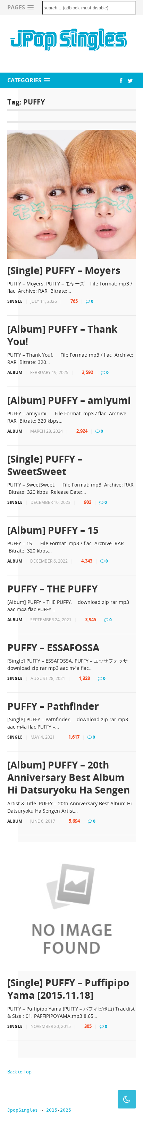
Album (14, 372)
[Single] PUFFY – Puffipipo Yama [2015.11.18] (68, 989)
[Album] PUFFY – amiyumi (69, 400)
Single (15, 301)
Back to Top (19, 1072)
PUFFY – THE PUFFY (52, 588)
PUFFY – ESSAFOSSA (53, 647)
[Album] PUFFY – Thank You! (62, 335)
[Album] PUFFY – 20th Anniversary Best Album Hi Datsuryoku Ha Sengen (68, 777)
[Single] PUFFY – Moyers (63, 270)
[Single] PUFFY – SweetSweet (44, 465)
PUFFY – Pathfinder (53, 706)
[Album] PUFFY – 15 (53, 530)
